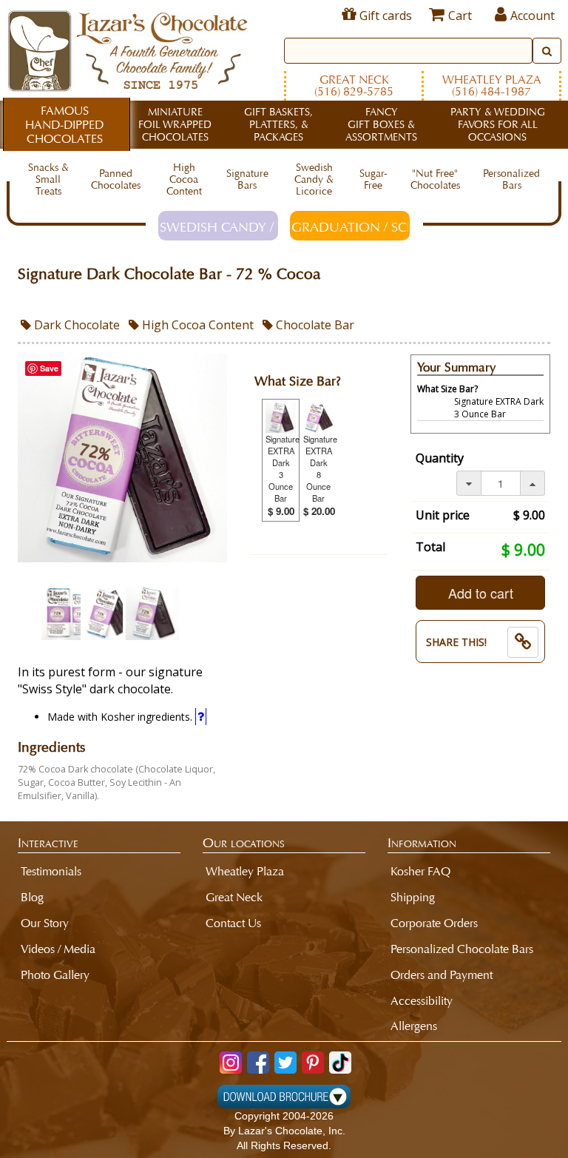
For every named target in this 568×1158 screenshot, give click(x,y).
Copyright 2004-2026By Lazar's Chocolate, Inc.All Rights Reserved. (284, 1130)
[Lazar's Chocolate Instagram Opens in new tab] (231, 1062)
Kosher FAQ (420, 871)
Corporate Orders (434, 923)
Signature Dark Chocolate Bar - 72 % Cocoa (169, 274)
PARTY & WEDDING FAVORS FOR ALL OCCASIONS (497, 125)
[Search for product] (546, 51)
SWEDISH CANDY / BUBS (219, 227)
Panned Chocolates (116, 179)
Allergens (413, 1026)
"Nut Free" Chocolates (435, 179)
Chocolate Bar (313, 325)
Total (430, 547)
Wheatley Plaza (491, 85)
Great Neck (353, 85)
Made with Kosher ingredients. (121, 717)
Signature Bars (247, 179)
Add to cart (480, 592)
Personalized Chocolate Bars (461, 949)
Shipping (412, 897)
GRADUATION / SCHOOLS (350, 227)
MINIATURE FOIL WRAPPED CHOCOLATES (175, 125)
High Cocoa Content (184, 179)
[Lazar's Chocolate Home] (127, 49)
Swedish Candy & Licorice (314, 179)
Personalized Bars (511, 179)
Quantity (440, 458)
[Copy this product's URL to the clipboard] (522, 642)
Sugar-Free (373, 179)
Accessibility (421, 1001)
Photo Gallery (55, 975)
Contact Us (233, 923)
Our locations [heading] (244, 843)
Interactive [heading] (48, 843)
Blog (32, 897)
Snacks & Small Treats (48, 179)
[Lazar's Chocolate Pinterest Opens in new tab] (313, 1062)
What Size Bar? (297, 381)
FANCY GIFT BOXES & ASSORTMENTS (381, 125)
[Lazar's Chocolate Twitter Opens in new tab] (285, 1062)
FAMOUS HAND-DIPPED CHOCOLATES (64, 125)
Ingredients (51, 747)
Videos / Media (58, 949)
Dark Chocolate (75, 325)
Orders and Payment (441, 975)
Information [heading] (422, 843)
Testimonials (51, 871)
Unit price (443, 515)
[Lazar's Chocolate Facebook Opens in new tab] (258, 1062)
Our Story (45, 923)
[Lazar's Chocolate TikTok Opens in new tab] (340, 1062)
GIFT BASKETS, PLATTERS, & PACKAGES (278, 125)
